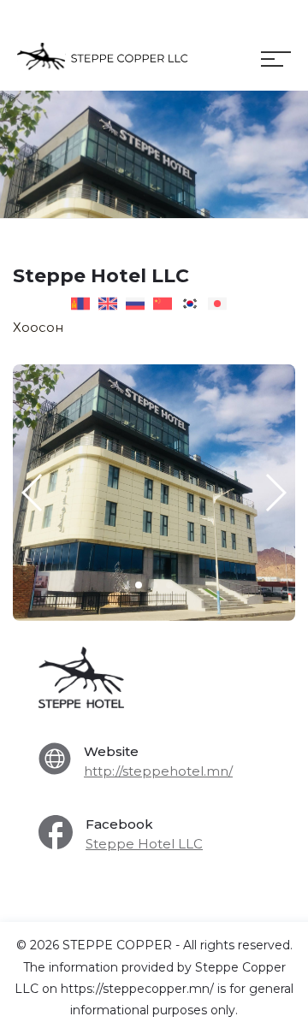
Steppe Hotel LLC (144, 844)
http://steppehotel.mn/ (158, 771)
